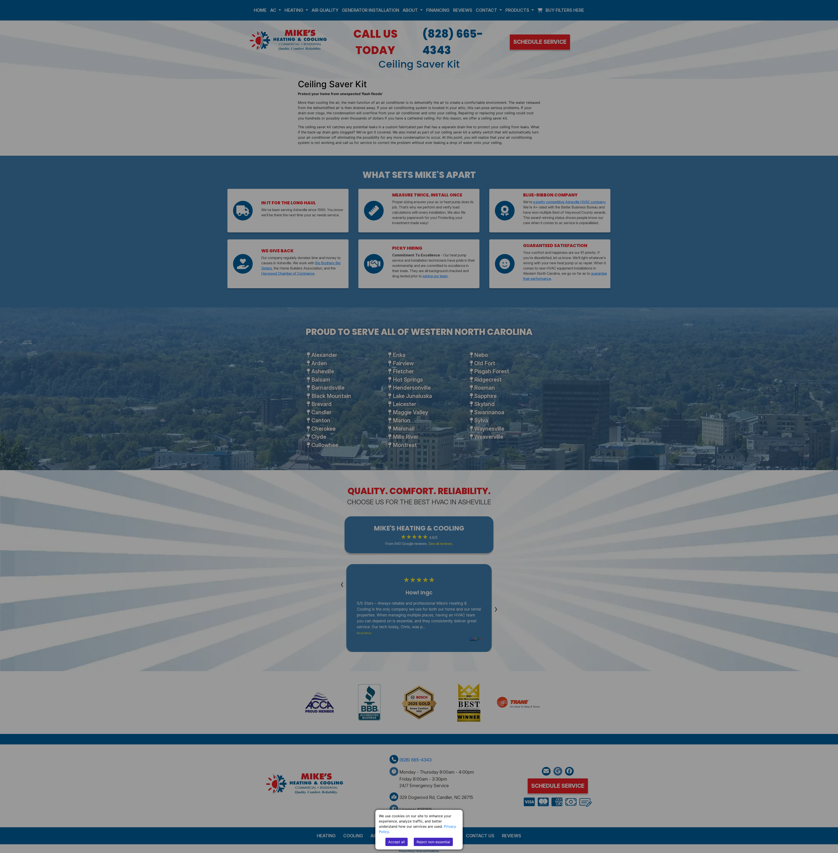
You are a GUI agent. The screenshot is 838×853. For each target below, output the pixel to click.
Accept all (396, 842)
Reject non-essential (433, 842)
